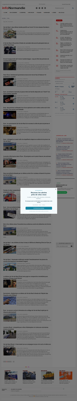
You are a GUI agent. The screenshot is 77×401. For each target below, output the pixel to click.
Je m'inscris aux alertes (38, 208)
